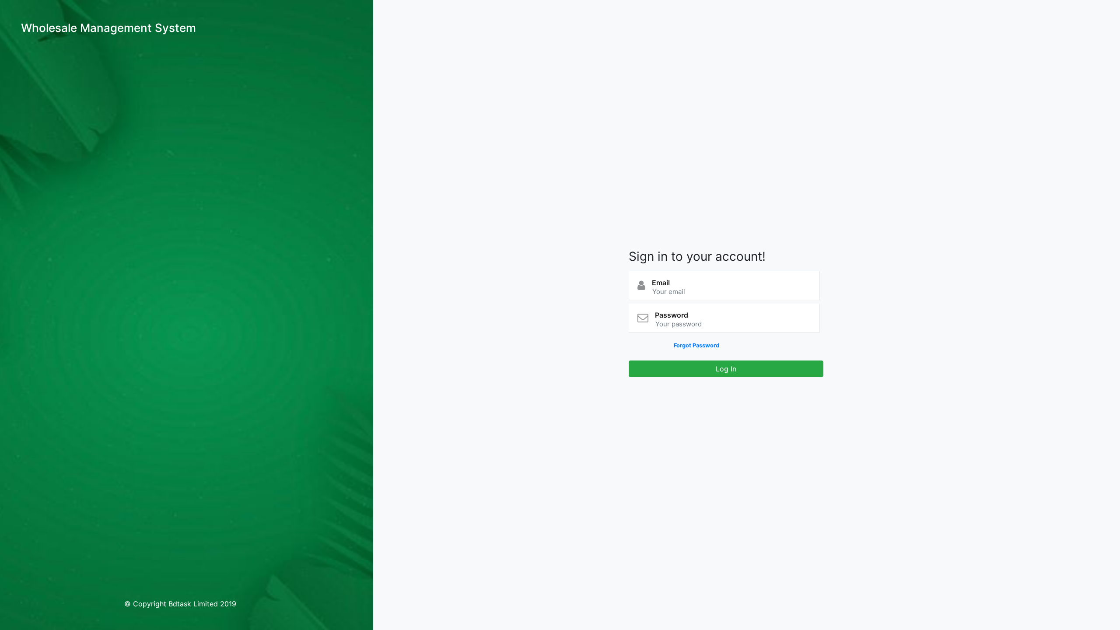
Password (671, 315)
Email (661, 282)
